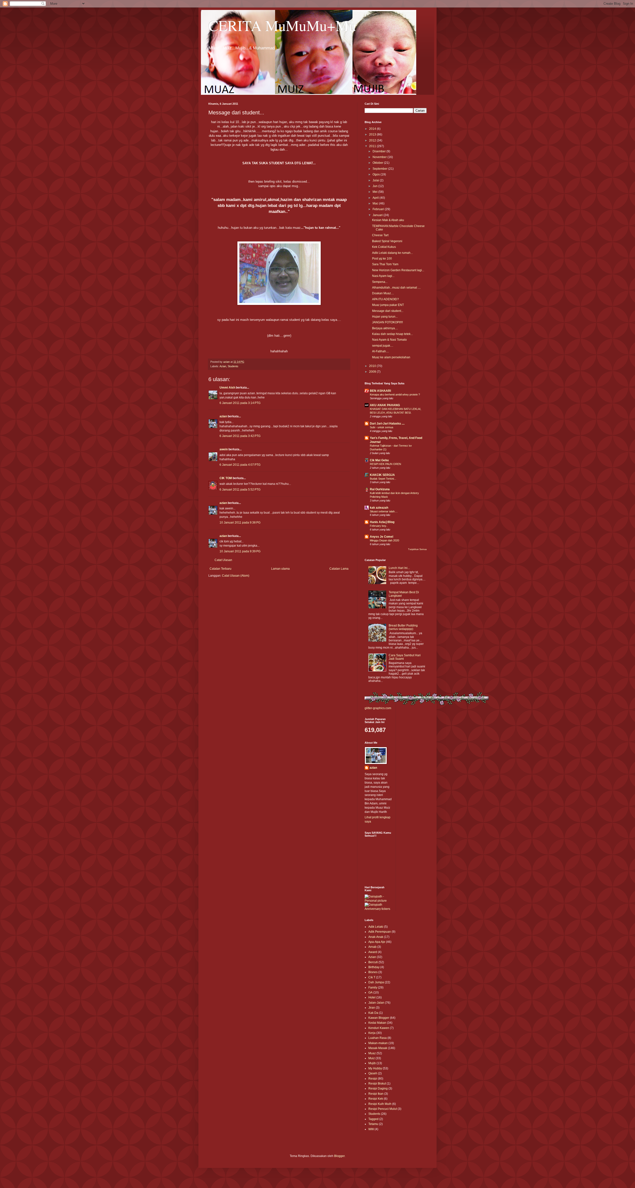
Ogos (377, 174)
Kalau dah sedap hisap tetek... (392, 334)
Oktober (378, 163)
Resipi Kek (375, 1098)
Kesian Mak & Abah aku (388, 220)
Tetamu (373, 1124)
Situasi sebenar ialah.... (384, 511)
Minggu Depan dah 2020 (384, 540)
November (380, 157)
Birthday (374, 967)
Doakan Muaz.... (383, 293)
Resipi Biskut (377, 1083)
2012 (373, 140)
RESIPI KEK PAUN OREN (385, 463)
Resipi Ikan (375, 1093)
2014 (373, 129)
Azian (223, 366)
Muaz (372, 1053)
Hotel (372, 997)
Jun (375, 186)
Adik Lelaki (375, 926)
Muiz (371, 1058)
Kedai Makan (377, 1022)
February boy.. (378, 525)
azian (223, 416)
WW (371, 1129)
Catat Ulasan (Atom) (235, 575)
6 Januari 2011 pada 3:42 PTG (240, 436)
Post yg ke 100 (382, 258)
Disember (379, 151)
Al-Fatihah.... (380, 351)
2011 (373, 146)
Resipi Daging (378, 1088)
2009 (373, 371)
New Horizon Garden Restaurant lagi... (398, 270)
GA (370, 992)
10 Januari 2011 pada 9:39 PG (240, 551)
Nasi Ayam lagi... (383, 276)
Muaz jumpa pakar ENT (388, 305)
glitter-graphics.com (378, 708)
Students (233, 366)
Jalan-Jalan (376, 1002)
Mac (376, 203)
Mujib (372, 1063)
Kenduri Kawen (378, 1028)
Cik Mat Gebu (379, 460)
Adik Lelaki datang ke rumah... (392, 253)
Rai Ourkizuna (380, 489)
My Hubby (375, 1068)
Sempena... (379, 282)
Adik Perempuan (379, 931)
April (376, 197)
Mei (375, 192)
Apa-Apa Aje (376, 942)
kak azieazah (379, 507)
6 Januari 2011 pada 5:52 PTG (240, 489)
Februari (379, 209)
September (380, 168)
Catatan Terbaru (220, 568)
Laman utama (280, 568)
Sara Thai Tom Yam (385, 264)
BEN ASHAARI (380, 391)
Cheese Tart (380, 235)
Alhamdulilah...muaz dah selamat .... (396, 287)
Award (372, 952)
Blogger (339, 1156)
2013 (373, 134)
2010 (373, 366)
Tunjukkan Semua (417, 549)
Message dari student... (387, 311)
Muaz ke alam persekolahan (391, 357)
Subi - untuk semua (381, 427)
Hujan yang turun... (385, 316)
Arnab (372, 947)
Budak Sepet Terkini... (383, 478)
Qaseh (372, 1073)
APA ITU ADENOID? (385, 299)
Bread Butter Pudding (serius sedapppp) (403, 627)
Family (372, 987)
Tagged (373, 1119)
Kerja (372, 1033)
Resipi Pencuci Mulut (382, 1109)
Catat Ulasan (223, 560)
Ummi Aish (227, 387)
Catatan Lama (339, 568)
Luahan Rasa (377, 1038)
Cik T (371, 977)
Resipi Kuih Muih (379, 1104)
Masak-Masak (377, 1048)
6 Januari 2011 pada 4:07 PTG (240, 464)
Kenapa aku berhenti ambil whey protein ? (395, 394)
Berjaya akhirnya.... (385, 328)
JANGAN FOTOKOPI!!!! (387, 322)
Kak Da (373, 1013)
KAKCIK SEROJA (382, 475)
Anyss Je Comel (381, 536)
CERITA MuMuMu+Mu (282, 25)
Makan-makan (378, 1043)
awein (224, 449)
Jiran (371, 1007)
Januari (378, 215)
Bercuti (373, 962)
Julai (376, 180)
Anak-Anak (375, 937)
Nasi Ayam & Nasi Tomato (389, 339)
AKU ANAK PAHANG (385, 405)
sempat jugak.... (382, 345)
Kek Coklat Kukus (384, 247)
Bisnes (373, 972)
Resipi (372, 1078)
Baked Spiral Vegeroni (387, 241)
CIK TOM (226, 478)
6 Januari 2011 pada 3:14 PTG (240, 403)
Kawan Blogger (378, 1018)
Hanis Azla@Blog (382, 522)
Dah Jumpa (376, 982)
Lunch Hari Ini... (399, 568)
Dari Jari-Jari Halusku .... (387, 423)
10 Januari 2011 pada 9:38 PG (240, 522)
